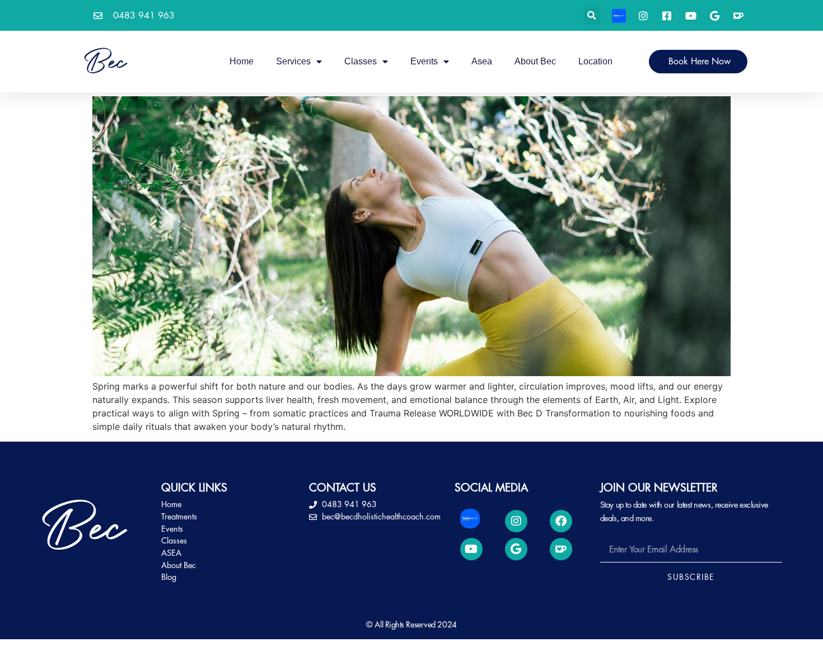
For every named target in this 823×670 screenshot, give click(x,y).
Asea (481, 61)
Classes (360, 61)
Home (242, 61)
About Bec (535, 61)
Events (424, 61)
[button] (592, 15)
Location (595, 61)
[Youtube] (471, 549)
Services (293, 61)
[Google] (516, 549)
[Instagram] (516, 521)
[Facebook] (561, 521)
